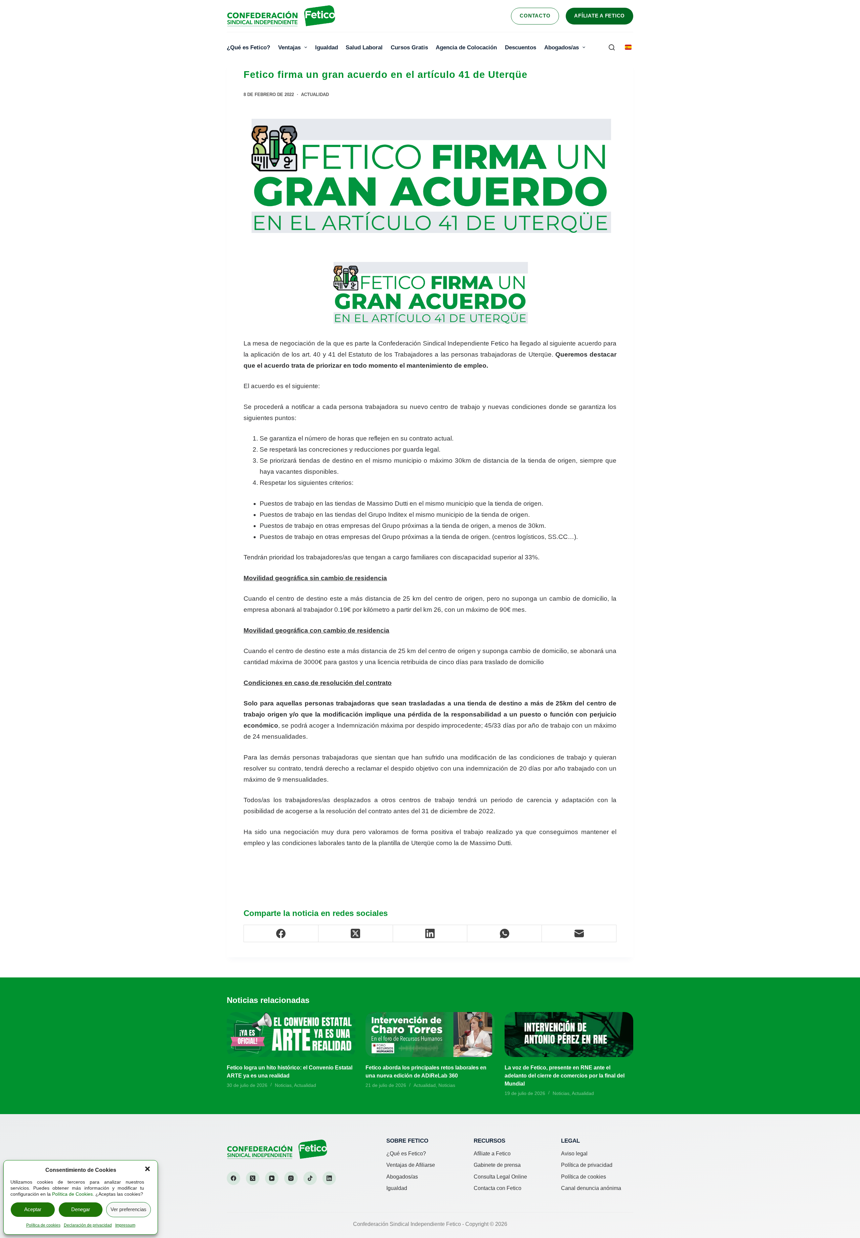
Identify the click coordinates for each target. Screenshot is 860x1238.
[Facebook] (281, 933)
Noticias (283, 1085)
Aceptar (32, 1209)
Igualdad (326, 47)
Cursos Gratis (409, 47)
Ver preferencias (128, 1209)
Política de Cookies (72, 1194)
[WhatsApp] (504, 933)
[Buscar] (612, 47)
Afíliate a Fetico (599, 15)
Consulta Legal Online (500, 1177)
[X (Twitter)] (355, 933)
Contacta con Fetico (497, 1188)
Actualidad (315, 94)
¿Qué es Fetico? (248, 47)
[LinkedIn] (430, 933)
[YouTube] (271, 1178)
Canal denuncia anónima (591, 1188)
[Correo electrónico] (579, 933)
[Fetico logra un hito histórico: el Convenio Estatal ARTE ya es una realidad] (291, 1034)
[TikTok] (310, 1178)
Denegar (80, 1209)
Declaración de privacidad (88, 1225)
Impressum (125, 1225)
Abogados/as (561, 47)
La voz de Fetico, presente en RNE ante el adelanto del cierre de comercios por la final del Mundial (565, 1076)
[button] (147, 1168)
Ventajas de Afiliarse (410, 1165)
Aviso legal (574, 1153)
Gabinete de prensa (497, 1165)
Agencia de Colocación (466, 47)
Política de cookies (43, 1225)
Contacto (535, 15)
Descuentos (520, 47)
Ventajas (289, 47)
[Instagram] (291, 1178)
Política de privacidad (586, 1165)
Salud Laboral (364, 47)
